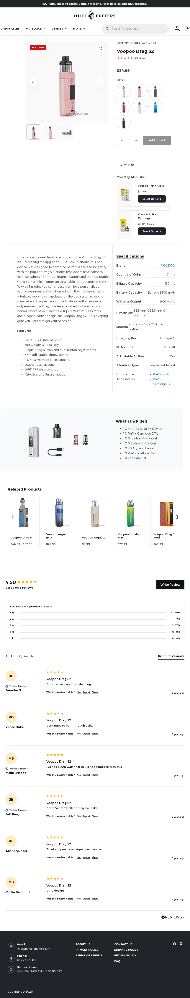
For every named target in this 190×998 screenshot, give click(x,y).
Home (120, 43)
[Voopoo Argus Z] (95, 498)
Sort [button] (9, 656)
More (77, 28)
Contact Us (123, 944)
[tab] (171, 657)
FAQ (117, 961)
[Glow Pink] (140, 91)
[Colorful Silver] (124, 91)
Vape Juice (34, 28)
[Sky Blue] (155, 107)
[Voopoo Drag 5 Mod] (166, 498)
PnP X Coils (161, 374)
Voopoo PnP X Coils (151, 185)
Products (133, 43)
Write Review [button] (170, 584)
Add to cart (157, 140)
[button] (177, 516)
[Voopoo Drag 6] (23, 498)
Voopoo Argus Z (93, 537)
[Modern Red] (124, 107)
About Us (83, 944)
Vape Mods (149, 43)
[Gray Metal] (155, 91)
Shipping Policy (126, 950)
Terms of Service (89, 955)
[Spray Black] (124, 122)
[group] (25, 582)
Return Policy (125, 955)
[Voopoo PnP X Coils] (124, 194)
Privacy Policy (87, 950)
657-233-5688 (26, 960)
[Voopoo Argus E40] (59, 498)
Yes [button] (79, 692)
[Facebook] (174, 943)
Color (121, 79)
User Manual (137, 458)
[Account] (177, 28)
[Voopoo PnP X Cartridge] (124, 224)
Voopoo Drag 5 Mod (163, 535)
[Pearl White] (140, 107)
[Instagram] (181, 943)
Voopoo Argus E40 (56, 535)
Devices (57, 28)
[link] (144, 59)
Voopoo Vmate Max (128, 535)
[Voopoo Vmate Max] (130, 498)
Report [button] (86, 692)
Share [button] (95, 692)
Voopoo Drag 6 (21, 537)
